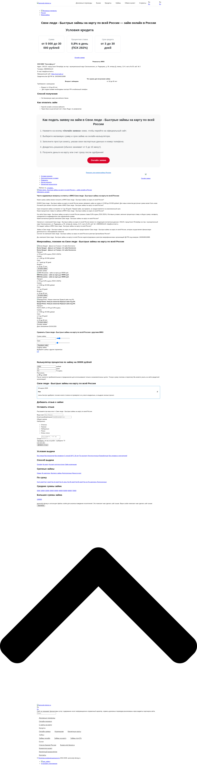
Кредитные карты (74, 731)
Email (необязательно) (44, 417)
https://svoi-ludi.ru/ (57, 74)
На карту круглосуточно (57, 464)
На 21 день (63, 482)
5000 (38, 490)
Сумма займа (41, 336)
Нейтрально (41, 421)
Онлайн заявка (80, 57)
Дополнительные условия (49, 178)
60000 (70, 490)
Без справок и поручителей (118, 455)
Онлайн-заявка (44, 731)
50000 (65, 490)
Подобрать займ (43, 345)
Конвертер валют (45, 748)
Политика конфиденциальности (49, 758)
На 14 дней (55, 482)
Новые (39, 473)
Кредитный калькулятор (49, 184)
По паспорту (83, 455)
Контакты (42, 755)
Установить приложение (49, 763)
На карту (45, 464)
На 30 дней (71, 482)
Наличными (59, 731)
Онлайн (39, 464)
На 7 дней (47, 482)
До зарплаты (46, 473)
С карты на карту (45, 725)
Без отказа (40, 455)
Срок (38, 341)
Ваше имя (40, 415)
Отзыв (39, 438)
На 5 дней (40, 482)
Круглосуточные (93, 455)
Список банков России (47, 745)
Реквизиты (44, 180)
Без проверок (59, 455)
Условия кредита (46, 176)
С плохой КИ (68, 455)
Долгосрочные (67, 473)
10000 (43, 490)
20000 (52, 490)
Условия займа (42, 268)
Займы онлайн (44, 738)
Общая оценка (42, 419)
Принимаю (41, 505)
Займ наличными (71, 464)
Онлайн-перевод (45, 721)
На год (85, 482)
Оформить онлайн (43, 192)
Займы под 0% (76, 738)
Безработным (103, 455)
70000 (74, 490)
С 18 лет (76, 455)
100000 (39, 499)
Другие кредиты (46, 182)
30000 (56, 490)
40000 (61, 490)
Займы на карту (60, 738)
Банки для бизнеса (67, 745)
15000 (47, 490)
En (149, 4)
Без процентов (49, 455)
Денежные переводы (47, 718)
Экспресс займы (56, 473)
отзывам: (50, 188)
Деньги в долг (76, 473)
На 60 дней (79, 482)
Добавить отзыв (43, 445)
